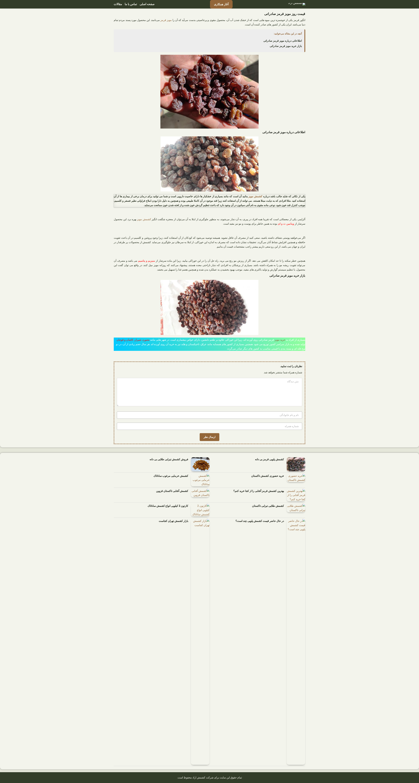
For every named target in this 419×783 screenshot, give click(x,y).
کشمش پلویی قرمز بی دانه (269, 459)
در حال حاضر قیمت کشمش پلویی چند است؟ (260, 520)
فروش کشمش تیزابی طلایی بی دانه (169, 459)
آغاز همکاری (221, 4)
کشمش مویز (255, 196)
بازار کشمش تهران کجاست (173, 520)
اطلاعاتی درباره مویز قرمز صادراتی (282, 40)
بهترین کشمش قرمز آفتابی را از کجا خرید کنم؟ (258, 490)
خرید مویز (280, 339)
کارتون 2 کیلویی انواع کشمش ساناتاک (168, 505)
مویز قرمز (166, 20)
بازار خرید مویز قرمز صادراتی (286, 46)
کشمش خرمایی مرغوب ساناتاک (171, 475)
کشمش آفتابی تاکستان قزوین (172, 490)
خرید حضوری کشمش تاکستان (267, 475)
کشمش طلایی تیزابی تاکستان (268, 505)
